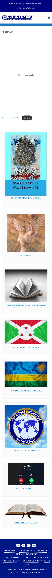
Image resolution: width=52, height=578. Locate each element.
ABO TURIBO (9, 551)
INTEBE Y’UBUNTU (31, 561)
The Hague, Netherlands (26, 8)
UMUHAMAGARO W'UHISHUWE (26, 451)
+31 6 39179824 (17, 4)
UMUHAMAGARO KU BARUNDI (26, 347)
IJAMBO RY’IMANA (11, 561)
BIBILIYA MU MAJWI (40, 557)
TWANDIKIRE (31, 554)
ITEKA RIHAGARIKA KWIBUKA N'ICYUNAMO (26, 305)
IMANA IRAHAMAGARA (26, 489)
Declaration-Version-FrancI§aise (11, 118)
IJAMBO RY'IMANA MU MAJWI (26, 523)
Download (27, 118)
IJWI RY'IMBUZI (26, 255)
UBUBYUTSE (24, 551)
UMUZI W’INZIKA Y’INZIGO (16, 557)
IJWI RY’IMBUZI (40, 551)
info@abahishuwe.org (34, 4)
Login (26, 564)
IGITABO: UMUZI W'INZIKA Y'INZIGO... (26, 198)
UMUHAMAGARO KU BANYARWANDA (26, 391)
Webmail (47, 561)
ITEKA (19, 554)
